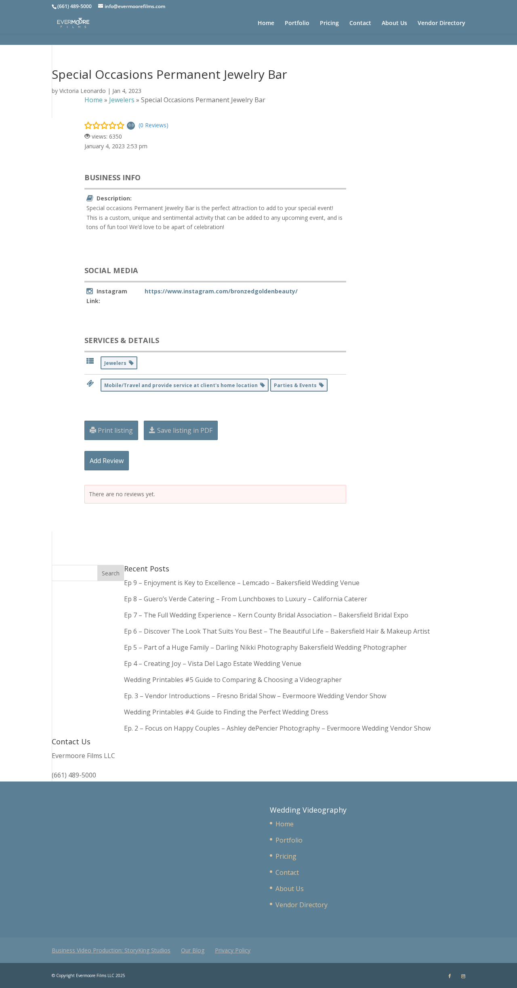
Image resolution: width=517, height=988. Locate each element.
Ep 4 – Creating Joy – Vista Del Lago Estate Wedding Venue (212, 663)
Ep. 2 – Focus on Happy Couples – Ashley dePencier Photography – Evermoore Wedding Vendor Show (277, 728)
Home (266, 23)
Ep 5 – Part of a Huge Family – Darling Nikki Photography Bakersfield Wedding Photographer (265, 647)
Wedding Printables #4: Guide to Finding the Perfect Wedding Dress (226, 712)
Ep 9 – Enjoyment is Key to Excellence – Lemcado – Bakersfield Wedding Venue (241, 582)
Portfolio (297, 23)
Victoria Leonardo (82, 91)
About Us (394, 23)
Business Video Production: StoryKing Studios (111, 950)
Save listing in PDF (184, 430)
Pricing (329, 23)
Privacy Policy (232, 950)
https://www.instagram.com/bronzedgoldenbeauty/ (221, 291)
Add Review (107, 460)
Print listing (114, 430)
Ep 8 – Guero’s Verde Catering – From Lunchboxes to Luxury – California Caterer (247, 598)
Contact (360, 23)
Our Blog (192, 950)
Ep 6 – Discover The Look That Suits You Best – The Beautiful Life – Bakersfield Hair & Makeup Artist (277, 631)
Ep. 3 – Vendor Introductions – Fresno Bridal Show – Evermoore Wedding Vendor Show (255, 695)
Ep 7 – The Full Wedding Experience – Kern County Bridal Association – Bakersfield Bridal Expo (267, 615)
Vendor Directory (441, 23)
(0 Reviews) (153, 125)
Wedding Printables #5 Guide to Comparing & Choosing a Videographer (233, 679)
